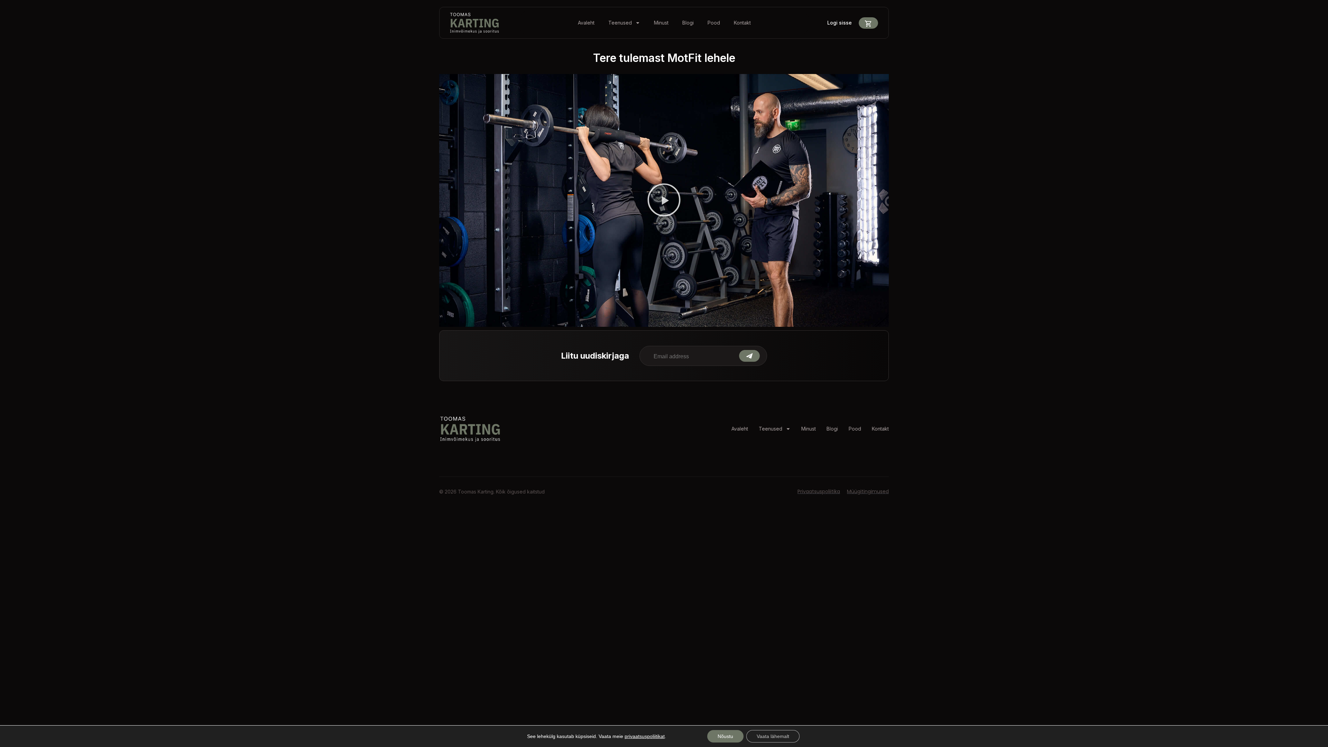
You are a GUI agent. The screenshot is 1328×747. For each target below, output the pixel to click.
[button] (664, 201)
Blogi (688, 23)
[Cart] (868, 23)
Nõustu (725, 736)
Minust (661, 23)
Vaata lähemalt (773, 736)
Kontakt (742, 23)
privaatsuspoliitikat (645, 736)
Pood (714, 23)
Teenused (620, 23)
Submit (749, 356)
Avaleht (586, 23)
